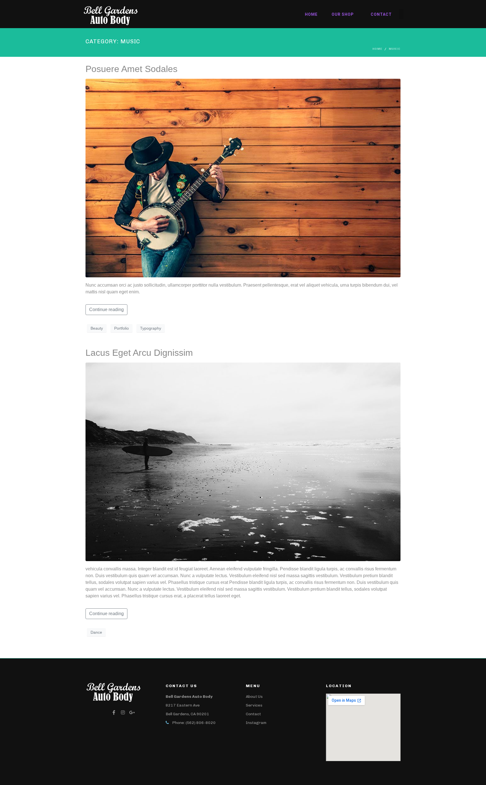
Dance (96, 632)
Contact (381, 14)
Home (311, 14)
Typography (150, 328)
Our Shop (343, 14)
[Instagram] (122, 712)
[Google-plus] (131, 712)
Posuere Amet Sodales (131, 69)
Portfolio (121, 328)
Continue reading (106, 309)
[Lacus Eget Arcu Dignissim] (243, 461)
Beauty (97, 328)
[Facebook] (113, 712)
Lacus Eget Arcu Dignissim (139, 353)
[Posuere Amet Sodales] (243, 177)
